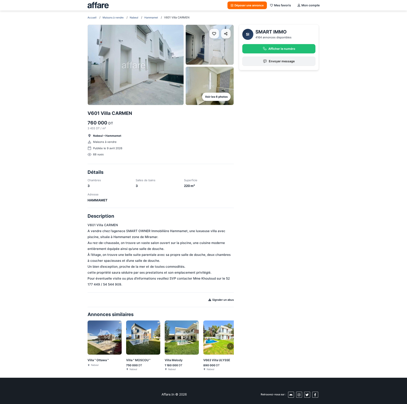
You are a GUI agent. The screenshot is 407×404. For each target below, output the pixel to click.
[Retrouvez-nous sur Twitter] (307, 395)
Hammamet (151, 17)
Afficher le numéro (281, 48)
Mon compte (310, 5)
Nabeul (134, 17)
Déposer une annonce (249, 5)
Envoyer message (282, 61)
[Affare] (98, 5)
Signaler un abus (223, 299)
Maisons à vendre (113, 17)
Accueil (92, 17)
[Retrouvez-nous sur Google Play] (291, 395)
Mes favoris (282, 5)
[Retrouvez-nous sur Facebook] (315, 395)
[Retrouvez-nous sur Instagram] (299, 395)
